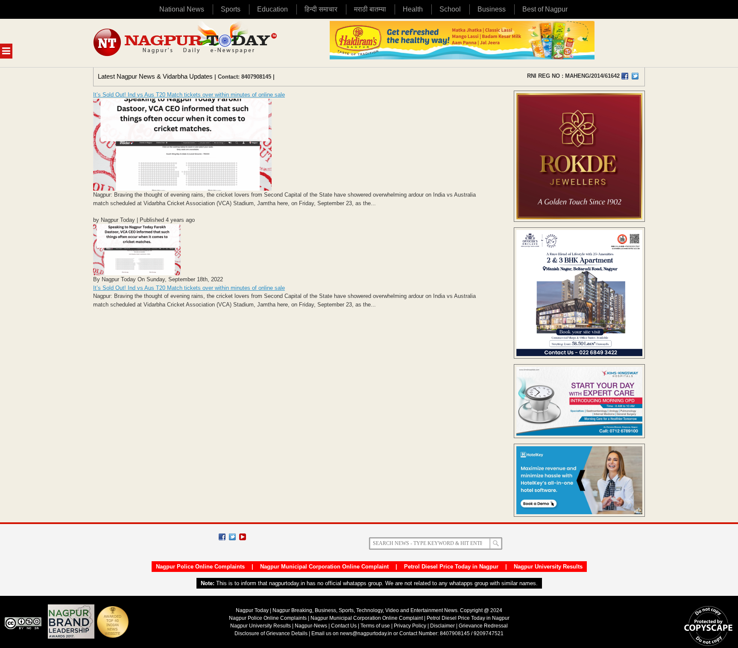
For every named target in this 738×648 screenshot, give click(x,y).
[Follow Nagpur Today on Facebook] (222, 536)
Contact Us (344, 626)
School (450, 9)
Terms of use (375, 626)
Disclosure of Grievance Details (271, 633)
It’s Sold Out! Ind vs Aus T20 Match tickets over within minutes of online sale (189, 94)
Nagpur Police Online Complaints (200, 566)
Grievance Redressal (483, 626)
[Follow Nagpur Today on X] (232, 536)
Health (413, 9)
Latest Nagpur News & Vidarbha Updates (155, 76)
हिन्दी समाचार (321, 9)
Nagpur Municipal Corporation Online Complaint (324, 566)
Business (491, 9)
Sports (230, 9)
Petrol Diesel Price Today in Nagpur (451, 566)
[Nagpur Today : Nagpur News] (186, 43)
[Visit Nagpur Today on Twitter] (635, 76)
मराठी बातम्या (370, 9)
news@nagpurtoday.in (366, 633)
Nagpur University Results (548, 566)
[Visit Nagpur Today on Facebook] (624, 76)
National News (181, 9)
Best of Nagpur (545, 9)
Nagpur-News (311, 626)
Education (272, 9)
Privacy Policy (410, 626)
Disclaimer (443, 626)
